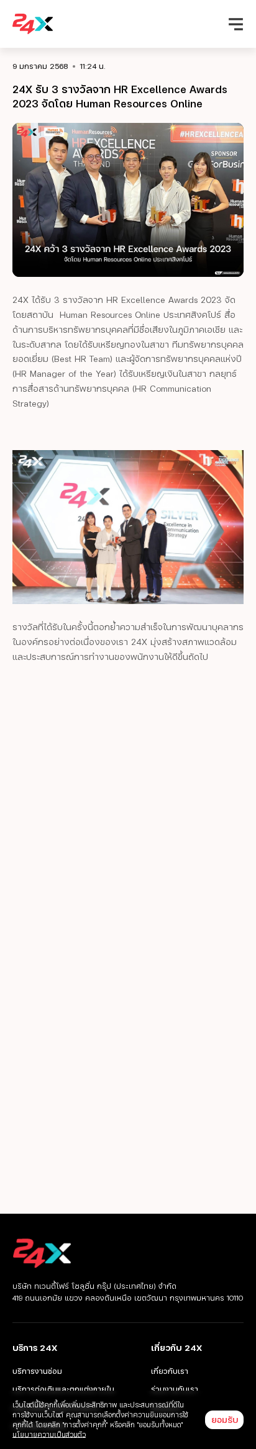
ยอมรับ (224, 1419)
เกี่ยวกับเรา (169, 1371)
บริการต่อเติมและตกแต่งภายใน (63, 1389)
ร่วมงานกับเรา (174, 1389)
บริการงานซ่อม (37, 1371)
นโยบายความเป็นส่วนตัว (49, 1434)
